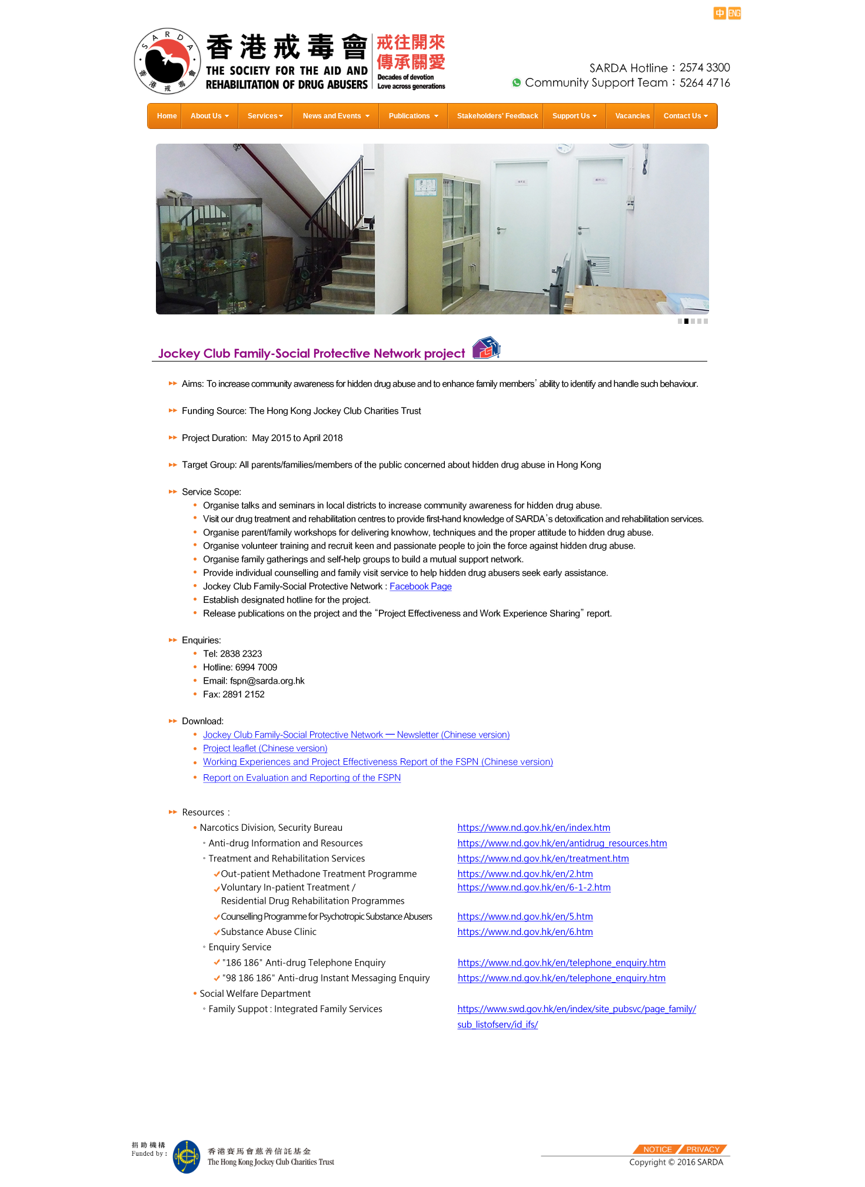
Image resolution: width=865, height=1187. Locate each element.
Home (167, 116)
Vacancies (633, 116)
